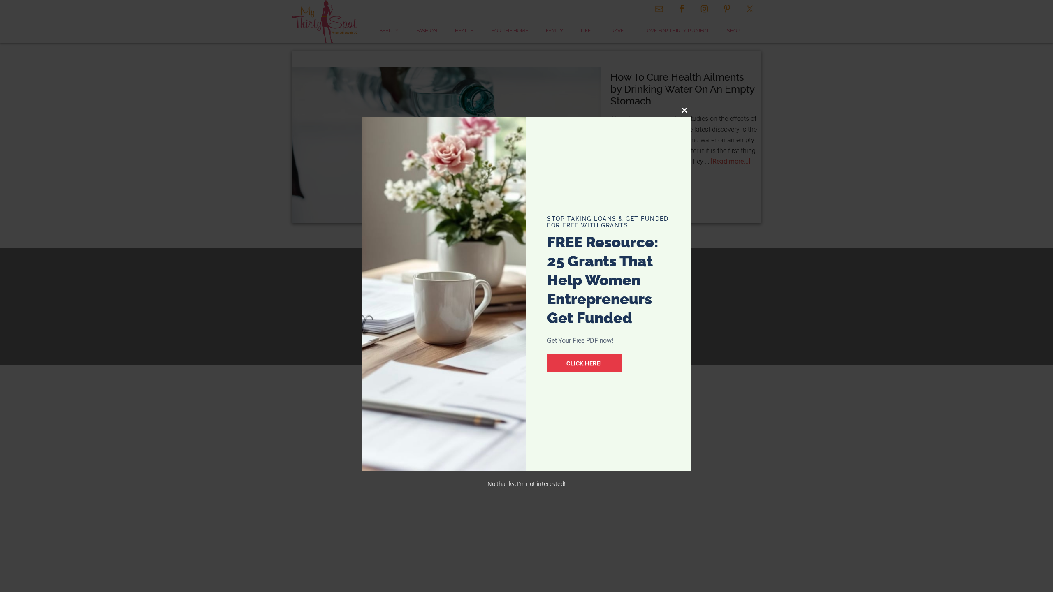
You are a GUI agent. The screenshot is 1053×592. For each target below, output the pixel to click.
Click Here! (584, 363)
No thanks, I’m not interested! (526, 484)
